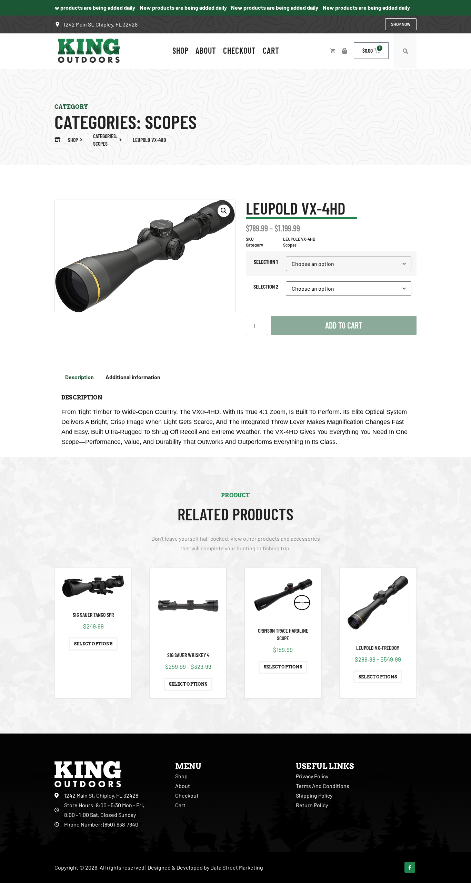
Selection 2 (265, 286)
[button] (405, 51)
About (206, 50)
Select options (93, 643)
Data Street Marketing (236, 867)
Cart (271, 50)
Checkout (239, 50)
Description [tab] (79, 377)
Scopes (171, 121)
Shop (180, 50)
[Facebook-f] (409, 867)
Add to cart (343, 325)
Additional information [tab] (133, 377)
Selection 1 (266, 261)
